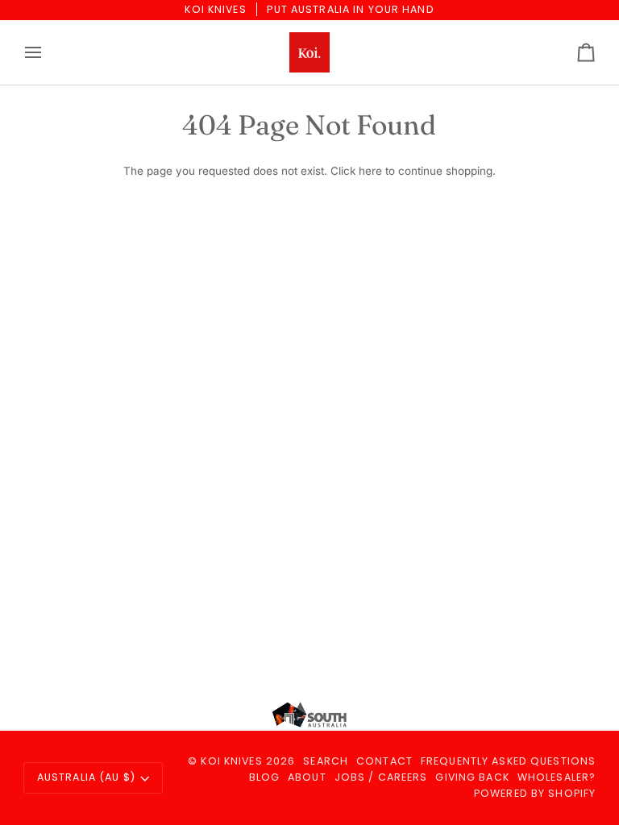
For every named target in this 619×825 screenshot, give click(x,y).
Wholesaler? (556, 777)
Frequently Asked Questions (508, 761)
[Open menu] (47, 52)
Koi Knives (231, 761)
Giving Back (472, 777)
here (370, 170)
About (307, 777)
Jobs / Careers (381, 777)
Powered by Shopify (535, 793)
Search (325, 761)
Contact (384, 761)
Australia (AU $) (86, 777)
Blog (264, 777)
